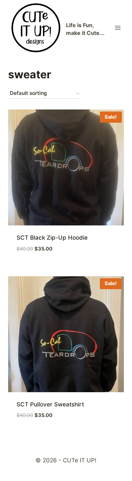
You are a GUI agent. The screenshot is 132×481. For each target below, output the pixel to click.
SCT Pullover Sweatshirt (50, 404)
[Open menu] (117, 27)
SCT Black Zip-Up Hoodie (52, 237)
